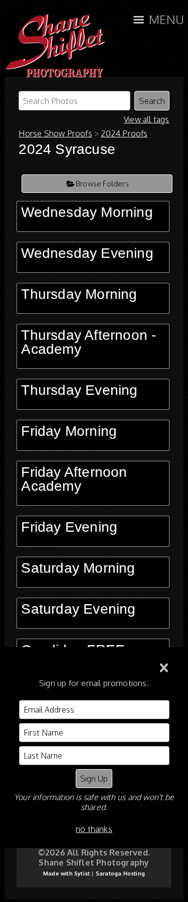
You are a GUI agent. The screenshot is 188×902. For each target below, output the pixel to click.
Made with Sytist (66, 873)
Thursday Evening (79, 390)
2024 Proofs (124, 133)
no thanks (94, 829)
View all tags (146, 119)
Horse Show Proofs (55, 133)
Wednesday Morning (86, 212)
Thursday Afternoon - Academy (88, 342)
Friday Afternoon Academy (74, 479)
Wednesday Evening (87, 253)
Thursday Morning (79, 294)
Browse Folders (102, 183)
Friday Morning (69, 431)
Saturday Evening (78, 609)
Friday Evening (69, 527)
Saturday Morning (78, 568)
